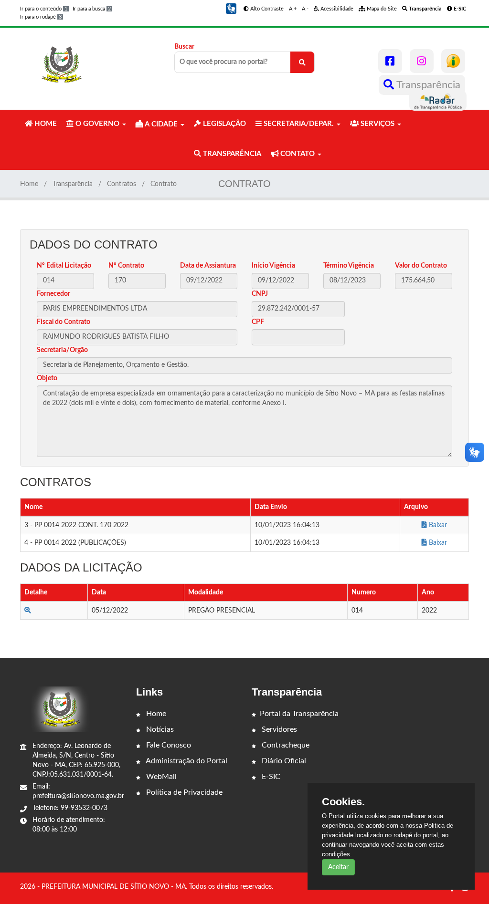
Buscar (184, 46)
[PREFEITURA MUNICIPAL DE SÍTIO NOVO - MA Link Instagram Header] (422, 61)
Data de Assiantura (208, 265)
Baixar (437, 525)
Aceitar (338, 867)
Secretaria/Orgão (62, 350)
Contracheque (284, 745)
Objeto (47, 378)
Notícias (159, 729)
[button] (231, 8)
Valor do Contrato (421, 265)
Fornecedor (53, 294)
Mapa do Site (381, 8)
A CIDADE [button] (161, 124)
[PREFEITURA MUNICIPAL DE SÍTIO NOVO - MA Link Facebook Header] (390, 61)
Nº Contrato (126, 265)
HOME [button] (44, 123)
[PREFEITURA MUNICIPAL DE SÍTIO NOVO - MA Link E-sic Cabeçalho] (453, 61)
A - (305, 8)
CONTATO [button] (297, 153)
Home (29, 184)
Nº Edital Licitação (64, 265)
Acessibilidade (336, 8)
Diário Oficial (283, 761)
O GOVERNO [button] (97, 123)
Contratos (121, 184)
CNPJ (260, 294)
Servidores (278, 729)
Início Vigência (273, 265)
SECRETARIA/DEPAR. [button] (299, 123)
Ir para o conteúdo (43, 8)
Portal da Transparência (299, 713)
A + (293, 8)
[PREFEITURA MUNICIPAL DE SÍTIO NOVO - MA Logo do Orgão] (62, 64)
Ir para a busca (92, 8)
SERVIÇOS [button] (377, 123)
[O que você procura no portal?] (302, 62)
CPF (258, 322)
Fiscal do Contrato (63, 322)
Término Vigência (348, 265)
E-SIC (270, 776)
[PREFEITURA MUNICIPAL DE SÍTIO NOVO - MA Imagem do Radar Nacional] (438, 101)
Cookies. (343, 802)
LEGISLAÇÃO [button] (223, 123)
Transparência (427, 85)
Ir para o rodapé (41, 17)
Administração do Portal (185, 761)
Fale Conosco (167, 745)
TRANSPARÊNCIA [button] (231, 153)
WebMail (160, 776)
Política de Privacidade (183, 792)
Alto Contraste (266, 8)
